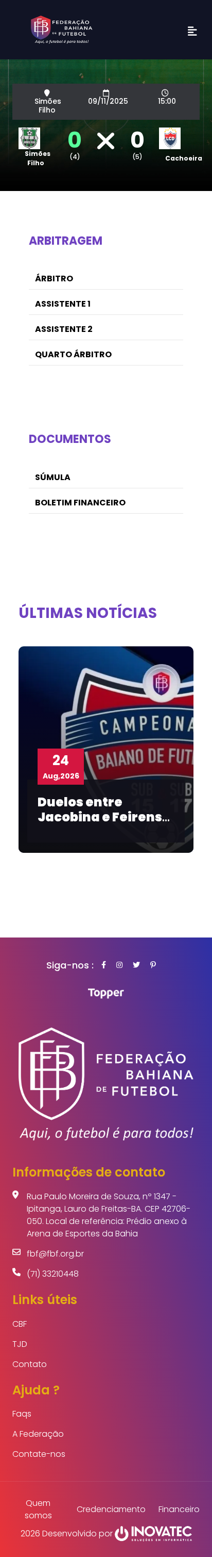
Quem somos (38, 1509)
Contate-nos (38, 1454)
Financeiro (179, 1509)
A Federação (38, 1434)
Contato (29, 1364)
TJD (19, 1344)
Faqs (21, 1414)
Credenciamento (111, 1509)
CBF (19, 1324)
